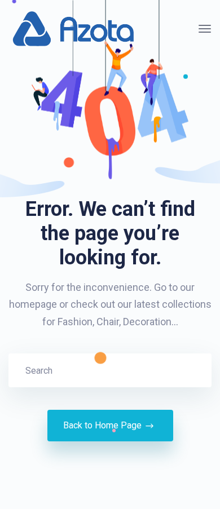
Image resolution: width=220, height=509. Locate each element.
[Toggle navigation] (205, 29)
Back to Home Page (102, 425)
